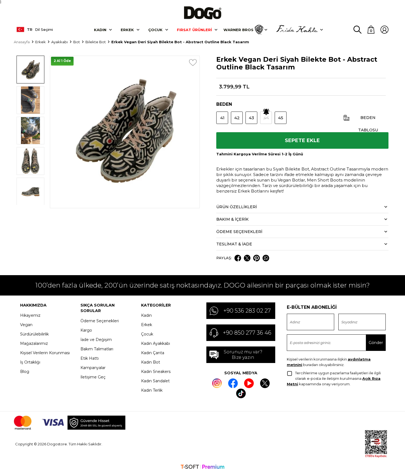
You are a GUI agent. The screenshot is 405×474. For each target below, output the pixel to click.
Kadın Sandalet (155, 380)
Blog (24, 371)
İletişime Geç (93, 377)
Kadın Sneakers (156, 371)
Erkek (127, 30)
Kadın (100, 30)
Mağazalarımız (34, 343)
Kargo (86, 330)
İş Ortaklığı (30, 362)
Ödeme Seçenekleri (99, 320)
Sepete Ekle (302, 140)
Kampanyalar (93, 367)
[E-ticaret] (202, 467)
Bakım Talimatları (96, 348)
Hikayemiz (30, 315)
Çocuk (155, 30)
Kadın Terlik (152, 390)
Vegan (26, 324)
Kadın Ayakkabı (155, 343)
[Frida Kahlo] (296, 30)
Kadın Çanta (152, 352)
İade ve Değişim (96, 339)
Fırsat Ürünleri (194, 30)
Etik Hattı (89, 358)
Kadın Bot (150, 362)
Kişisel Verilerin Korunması (45, 352)
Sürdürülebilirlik (34, 334)
